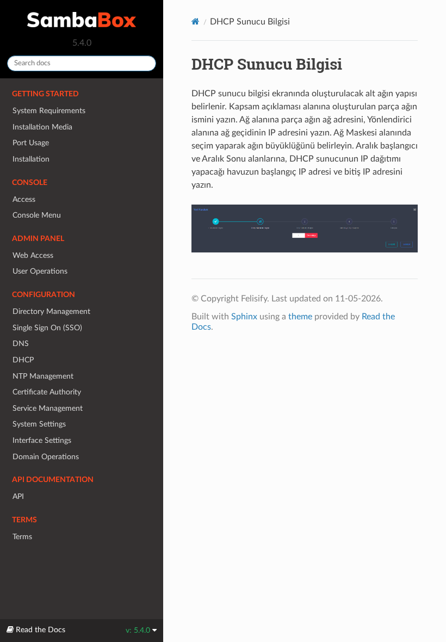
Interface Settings (42, 440)
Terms (22, 537)
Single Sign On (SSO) (47, 328)
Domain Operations (46, 457)
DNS (21, 343)
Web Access (33, 255)
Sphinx (244, 316)
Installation (31, 159)
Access (24, 199)
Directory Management (51, 311)
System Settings (39, 424)
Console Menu (37, 215)
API (18, 496)
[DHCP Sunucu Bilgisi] (304, 234)
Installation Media (42, 127)
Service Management (48, 408)
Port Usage (31, 143)
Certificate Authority (47, 392)
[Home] (195, 21)
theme (300, 316)
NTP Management (43, 376)
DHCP (23, 360)
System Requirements (49, 111)
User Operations (40, 271)
